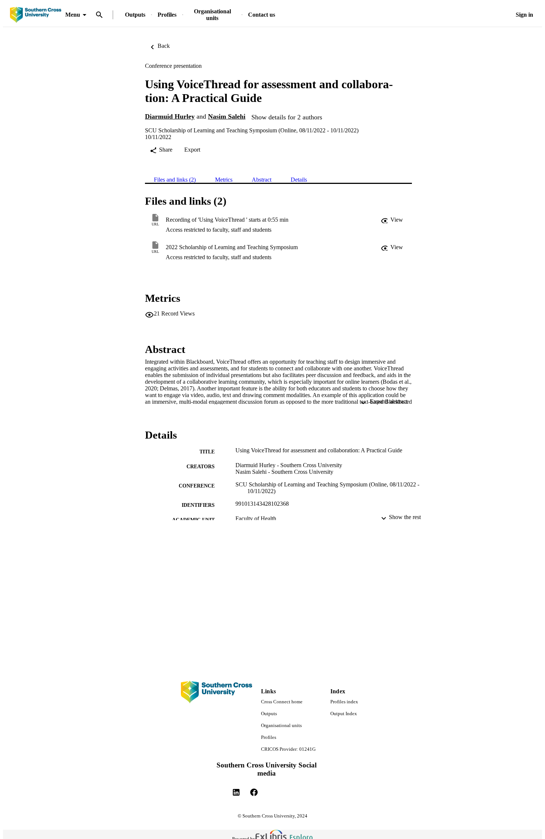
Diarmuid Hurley (170, 116)
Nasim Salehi (226, 116)
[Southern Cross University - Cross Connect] (35, 15)
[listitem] (236, 792)
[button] (392, 220)
